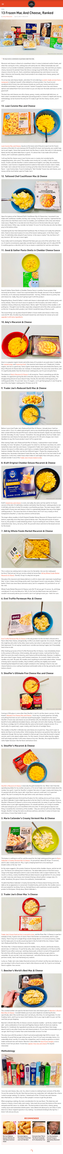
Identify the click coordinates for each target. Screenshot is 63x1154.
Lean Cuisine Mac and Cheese (11, 146)
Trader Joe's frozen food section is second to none (17, 934)
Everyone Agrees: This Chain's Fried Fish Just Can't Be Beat (24, 1137)
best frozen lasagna (47, 1041)
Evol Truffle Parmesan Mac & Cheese (13, 638)
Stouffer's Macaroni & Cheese (11, 786)
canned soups (8, 364)
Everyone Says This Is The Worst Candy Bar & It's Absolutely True (38, 1137)
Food (2, 9)
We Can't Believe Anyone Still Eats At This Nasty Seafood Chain (8, 1138)
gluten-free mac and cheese (38, 1043)
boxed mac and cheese (13, 503)
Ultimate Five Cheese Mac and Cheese (18, 715)
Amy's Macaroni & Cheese (19, 374)
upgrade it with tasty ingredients (12, 317)
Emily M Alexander (7, 16)
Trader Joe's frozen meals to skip (31, 458)
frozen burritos (21, 364)
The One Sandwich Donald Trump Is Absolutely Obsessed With (53, 1138)
